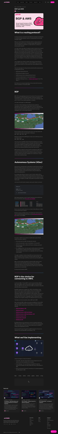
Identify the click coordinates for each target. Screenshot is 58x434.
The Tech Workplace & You (50, 421)
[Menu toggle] (27, 2)
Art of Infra (7, 432)
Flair (16, 432)
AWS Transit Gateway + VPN (21, 308)
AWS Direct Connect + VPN (21, 315)
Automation (49, 425)
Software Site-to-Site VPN (21, 317)
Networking (48, 424)
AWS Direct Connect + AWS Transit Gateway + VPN (25, 313)
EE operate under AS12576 (30, 198)
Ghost (14, 432)
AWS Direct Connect (20, 310)
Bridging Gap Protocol (33, 78)
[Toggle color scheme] (18, 432)
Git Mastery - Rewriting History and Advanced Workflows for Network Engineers (11, 402)
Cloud (15, 6)
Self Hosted (48, 428)
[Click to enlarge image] (29, 121)
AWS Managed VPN (19, 319)
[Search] (45, 2)
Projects (48, 422)
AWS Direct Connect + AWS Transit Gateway (24, 312)
